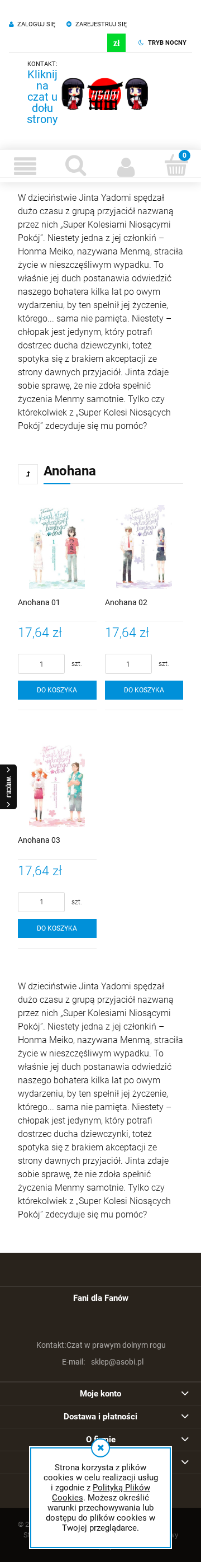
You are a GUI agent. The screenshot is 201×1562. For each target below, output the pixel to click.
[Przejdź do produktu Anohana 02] (144, 544)
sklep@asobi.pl (102, 1361)
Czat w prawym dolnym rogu (101, 1345)
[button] (25, 166)
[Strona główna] (105, 94)
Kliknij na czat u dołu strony (42, 97)
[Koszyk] (176, 165)
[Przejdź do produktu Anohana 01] (57, 544)
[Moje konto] (125, 166)
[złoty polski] (116, 43)
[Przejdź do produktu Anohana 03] (57, 782)
